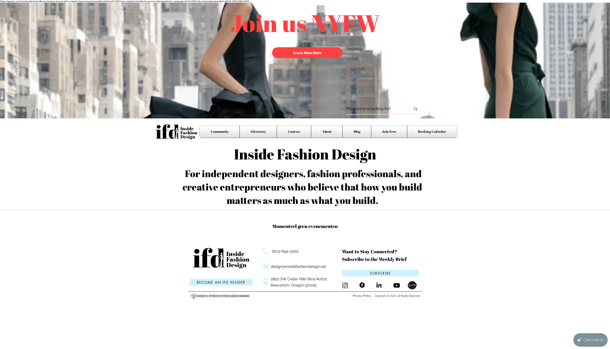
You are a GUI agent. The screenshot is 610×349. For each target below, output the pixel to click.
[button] (380, 273)
